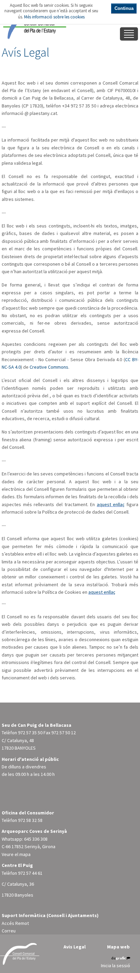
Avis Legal (75, 947)
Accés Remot (15, 923)
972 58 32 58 (30, 820)
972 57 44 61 (30, 873)
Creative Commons (49, 367)
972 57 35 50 (30, 732)
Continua (124, 8)
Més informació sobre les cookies (54, 17)
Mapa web (118, 947)
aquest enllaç (111, 504)
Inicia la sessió (115, 965)
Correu (9, 931)
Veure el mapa (16, 854)
